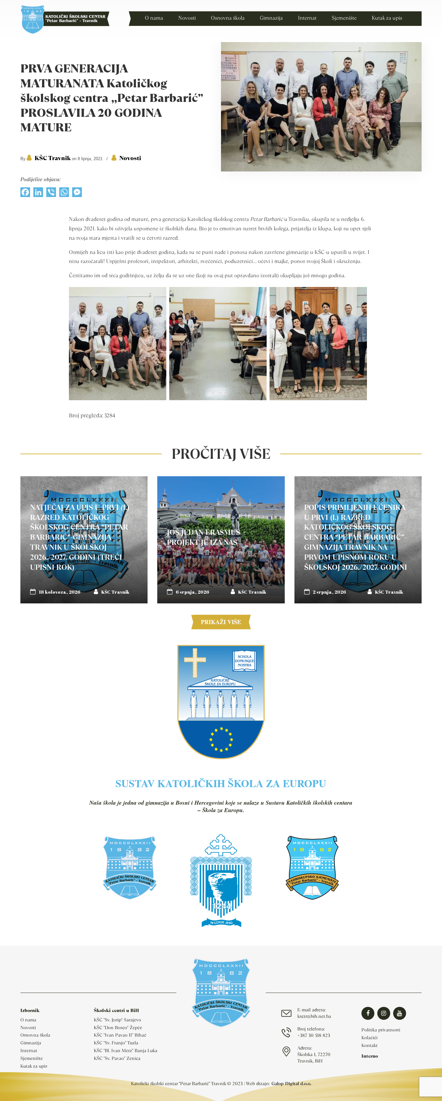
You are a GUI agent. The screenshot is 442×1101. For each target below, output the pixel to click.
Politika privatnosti (380, 1030)
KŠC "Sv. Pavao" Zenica (117, 1058)
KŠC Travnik (53, 158)
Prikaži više (221, 622)
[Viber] (51, 193)
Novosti (130, 158)
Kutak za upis (33, 1066)
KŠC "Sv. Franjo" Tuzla (116, 1043)
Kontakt (369, 1045)
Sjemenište (31, 1058)
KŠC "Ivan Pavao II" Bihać (120, 1035)
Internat (28, 1050)
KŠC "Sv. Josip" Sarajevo (117, 1020)
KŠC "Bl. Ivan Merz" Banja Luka (125, 1050)
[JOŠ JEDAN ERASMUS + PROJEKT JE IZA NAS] (220, 539)
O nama (28, 1020)
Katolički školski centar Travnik (64, 19)
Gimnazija (30, 1043)
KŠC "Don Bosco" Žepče (118, 1027)
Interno (369, 1056)
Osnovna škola (35, 1035)
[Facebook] (25, 193)
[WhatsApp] (64, 193)
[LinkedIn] (38, 193)
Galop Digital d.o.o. (291, 1083)
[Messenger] (77, 193)
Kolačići (369, 1037)
